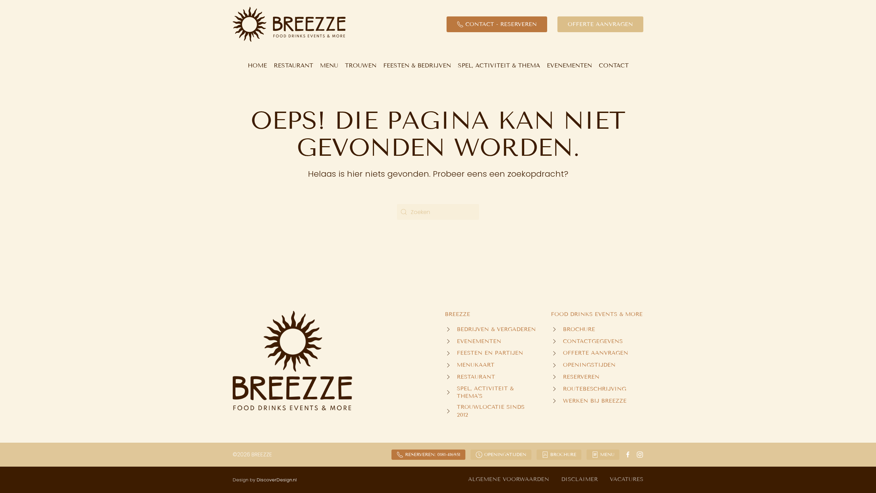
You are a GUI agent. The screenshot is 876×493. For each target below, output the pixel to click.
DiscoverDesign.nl (277, 480)
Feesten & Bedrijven (417, 65)
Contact (614, 65)
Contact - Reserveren (501, 24)
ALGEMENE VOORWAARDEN (508, 479)
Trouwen (360, 65)
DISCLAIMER (579, 479)
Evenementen (569, 65)
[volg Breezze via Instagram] (639, 454)
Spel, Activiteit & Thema (499, 65)
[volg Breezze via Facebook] (627, 454)
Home (257, 65)
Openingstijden (505, 454)
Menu (329, 65)
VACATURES (626, 479)
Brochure (563, 454)
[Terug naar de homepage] (289, 24)
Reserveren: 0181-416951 (432, 454)
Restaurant (293, 65)
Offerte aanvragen (600, 24)
